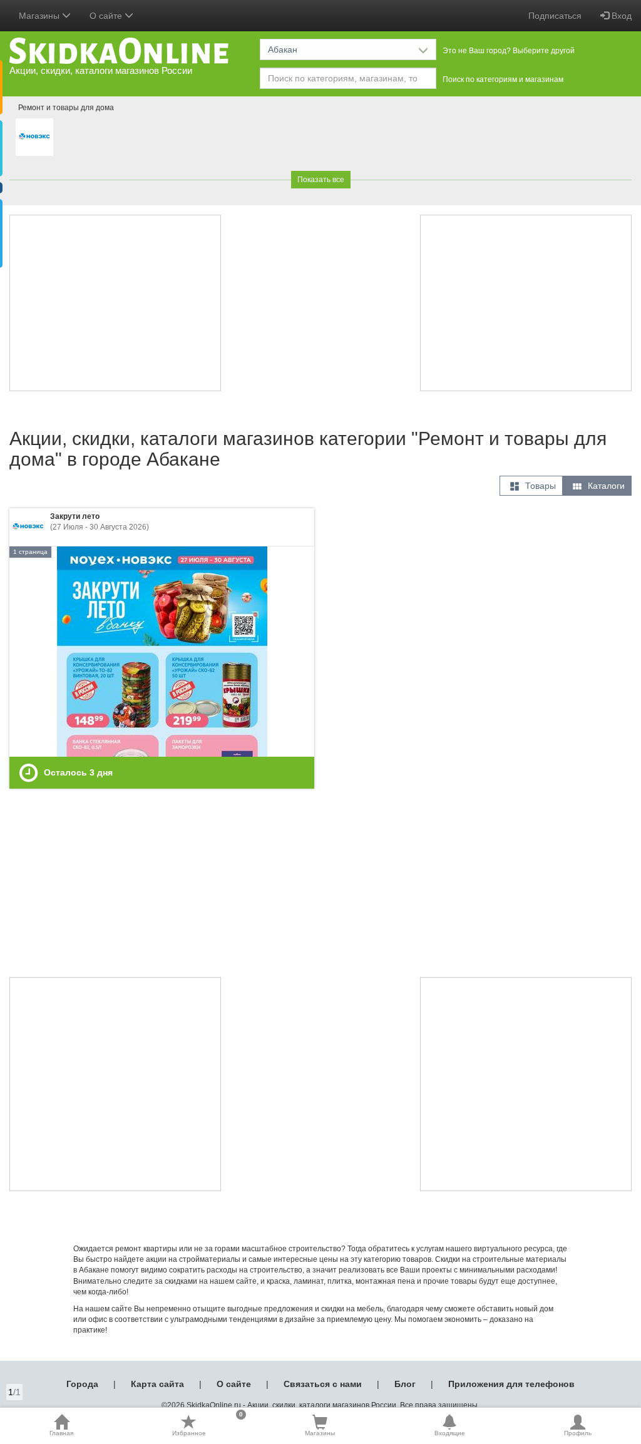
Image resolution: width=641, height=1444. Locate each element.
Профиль (578, 1433)
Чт (120, 231)
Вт (59, 231)
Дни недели (35, 208)
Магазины (320, 1433)
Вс (60, 245)
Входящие (449, 1433)
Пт (149, 231)
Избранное (207, 1425)
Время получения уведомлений (76, 164)
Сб (29, 245)
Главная (61, 1433)
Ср (90, 231)
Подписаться (555, 16)
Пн (29, 231)
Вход (620, 16)
